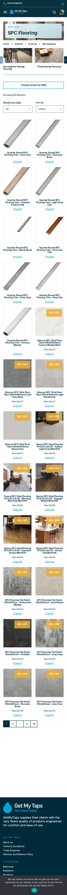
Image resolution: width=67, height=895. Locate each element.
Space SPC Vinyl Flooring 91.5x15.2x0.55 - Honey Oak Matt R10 (49, 550)
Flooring (32, 44)
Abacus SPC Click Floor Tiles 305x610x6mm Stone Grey (17, 446)
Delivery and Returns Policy (18, 854)
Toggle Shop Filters (33, 85)
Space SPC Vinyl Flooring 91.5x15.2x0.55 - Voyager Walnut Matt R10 (49, 498)
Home (6, 44)
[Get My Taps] (18, 13)
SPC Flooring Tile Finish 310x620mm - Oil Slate (17, 653)
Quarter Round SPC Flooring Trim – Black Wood (17, 248)
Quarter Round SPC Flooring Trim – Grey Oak (49, 296)
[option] (18, 60)
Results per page (12, 102)
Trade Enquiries (11, 850)
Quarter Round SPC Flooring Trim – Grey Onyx (17, 296)
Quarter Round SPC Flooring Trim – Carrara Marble (17, 342)
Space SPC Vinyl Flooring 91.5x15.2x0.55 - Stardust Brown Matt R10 (17, 550)
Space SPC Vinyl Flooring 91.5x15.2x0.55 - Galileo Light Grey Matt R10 (49, 446)
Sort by (40, 102)
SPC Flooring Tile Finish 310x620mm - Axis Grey (49, 702)
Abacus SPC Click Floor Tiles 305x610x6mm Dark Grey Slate (17, 394)
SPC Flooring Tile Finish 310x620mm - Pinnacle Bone (17, 703)
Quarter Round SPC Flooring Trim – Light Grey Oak (49, 202)
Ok (34, 890)
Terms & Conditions (13, 846)
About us (8, 842)
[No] (63, 885)
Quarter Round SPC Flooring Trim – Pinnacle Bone (49, 154)
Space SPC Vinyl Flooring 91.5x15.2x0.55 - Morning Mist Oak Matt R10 (17, 498)
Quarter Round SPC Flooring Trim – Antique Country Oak (17, 202)
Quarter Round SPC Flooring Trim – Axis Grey (17, 153)
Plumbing (8, 874)
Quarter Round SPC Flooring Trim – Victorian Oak (49, 249)
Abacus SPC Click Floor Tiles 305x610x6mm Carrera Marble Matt (49, 342)
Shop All (18, 44)
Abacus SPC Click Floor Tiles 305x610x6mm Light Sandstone (50, 394)
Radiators (8, 870)
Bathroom (8, 866)
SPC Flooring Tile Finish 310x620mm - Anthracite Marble (17, 602)
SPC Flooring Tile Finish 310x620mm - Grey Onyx (49, 653)
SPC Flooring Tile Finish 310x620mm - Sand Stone (50, 601)
